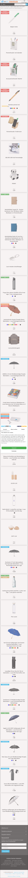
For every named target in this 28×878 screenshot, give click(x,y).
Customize (14, 451)
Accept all (14, 447)
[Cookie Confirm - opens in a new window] (22, 426)
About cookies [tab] (14, 429)
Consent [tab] (5, 429)
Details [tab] (23, 429)
